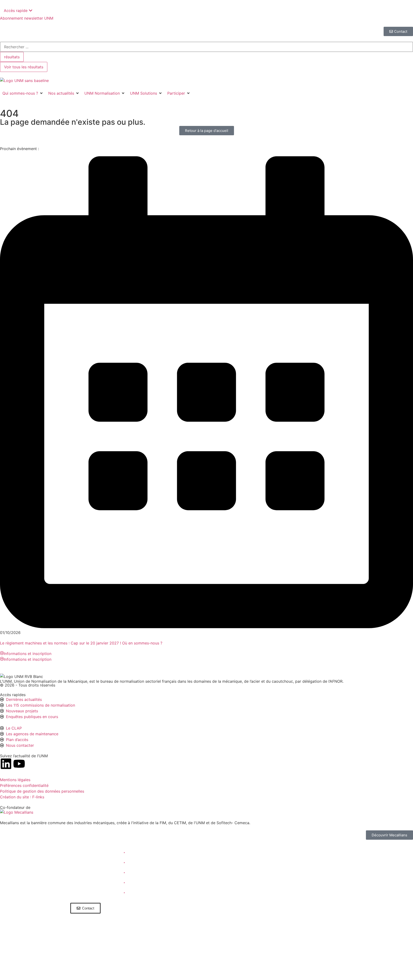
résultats (12, 56)
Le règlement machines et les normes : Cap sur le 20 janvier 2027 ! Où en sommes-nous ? (81, 643)
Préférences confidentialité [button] (24, 785)
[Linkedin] (6, 764)
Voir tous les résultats (23, 67)
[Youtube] (19, 764)
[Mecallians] (16, 812)
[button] (23, 93)
